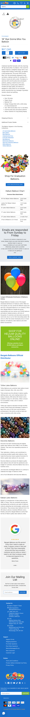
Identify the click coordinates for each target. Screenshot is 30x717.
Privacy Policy (10, 665)
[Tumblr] (22, 683)
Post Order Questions (12, 646)
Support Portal (10, 639)
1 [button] (13, 565)
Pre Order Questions (11, 644)
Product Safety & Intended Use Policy (16, 663)
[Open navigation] (1, 3)
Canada (11, 625)
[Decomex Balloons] (15, 427)
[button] (3, 713)
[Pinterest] (20, 683)
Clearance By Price (8, 136)
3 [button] (16, 565)
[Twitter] (6, 683)
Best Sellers (6, 132)
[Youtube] (14, 683)
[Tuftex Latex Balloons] (15, 372)
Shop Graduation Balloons (15, 184)
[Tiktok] (17, 683)
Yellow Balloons (7, 145)
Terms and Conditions (12, 660)
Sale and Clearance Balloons (10, 142)
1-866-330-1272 (13, 611)
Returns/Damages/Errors (13, 648)
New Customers (10, 650)
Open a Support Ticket (15, 257)
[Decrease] (3, 53)
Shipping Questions (11, 641)
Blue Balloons (6, 134)
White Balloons (7, 144)
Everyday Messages (8, 137)
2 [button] (15, 565)
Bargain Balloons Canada (19, 709)
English (5, 698)
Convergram (5, 36)
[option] (15, 23)
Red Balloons (6, 139)
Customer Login (10, 653)
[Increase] (11, 53)
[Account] (24, 3)
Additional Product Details (9, 122)
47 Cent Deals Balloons (9, 131)
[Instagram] (11, 683)
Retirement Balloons (8, 141)
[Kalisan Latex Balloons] (15, 486)
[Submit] (27, 6)
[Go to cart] (28, 3)
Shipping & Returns (7, 118)
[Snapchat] (24, 683)
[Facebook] (8, 683)
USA (10, 618)
